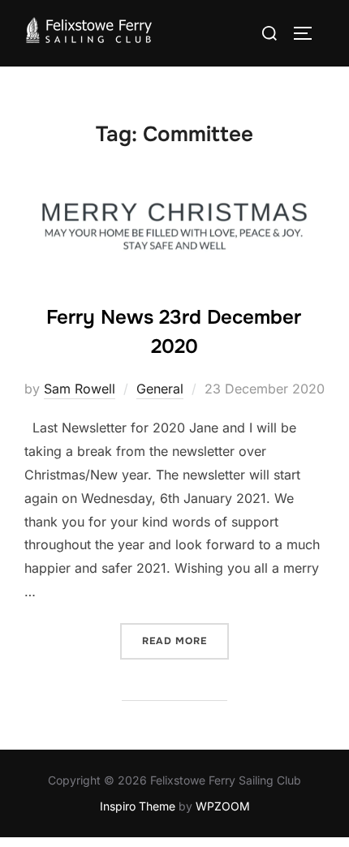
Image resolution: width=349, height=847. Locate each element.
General (159, 389)
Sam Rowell (79, 389)
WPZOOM (223, 806)
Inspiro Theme (137, 806)
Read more (185, 640)
